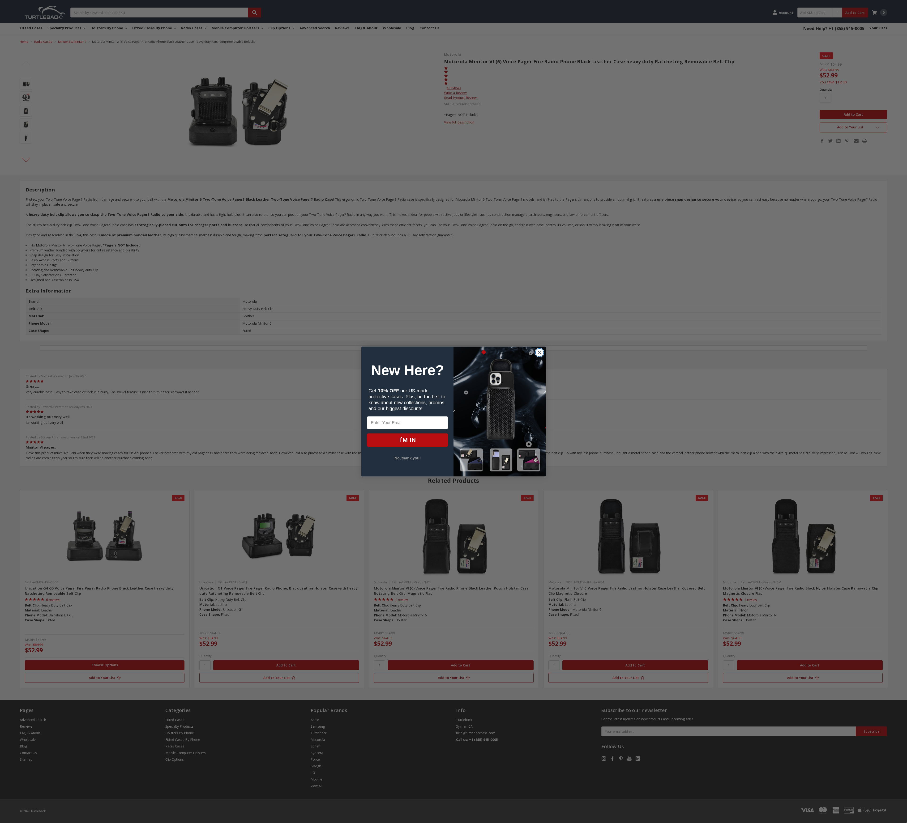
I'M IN (407, 440)
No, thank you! (407, 458)
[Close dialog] (539, 352)
